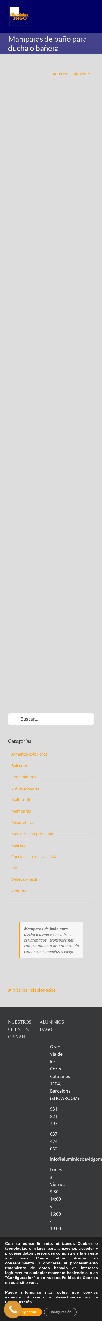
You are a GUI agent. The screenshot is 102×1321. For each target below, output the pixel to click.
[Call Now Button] (13, 1310)
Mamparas (21, 811)
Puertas (18, 845)
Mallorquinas (23, 799)
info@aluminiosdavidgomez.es (56, 1159)
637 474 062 (53, 1141)
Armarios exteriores (29, 754)
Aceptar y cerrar (23, 1312)
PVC (14, 868)
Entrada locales (25, 788)
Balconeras (21, 765)
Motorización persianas (32, 833)
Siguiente (81, 73)
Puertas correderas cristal (34, 856)
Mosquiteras (22, 822)
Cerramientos (23, 776)
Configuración (18, 1302)
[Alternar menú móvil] (91, 15)
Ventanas (19, 890)
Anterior (60, 73)
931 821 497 (53, 1116)
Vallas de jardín (25, 879)
